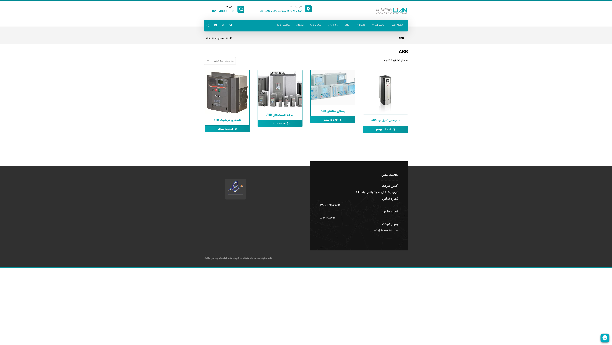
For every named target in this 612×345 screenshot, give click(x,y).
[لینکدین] (215, 25)
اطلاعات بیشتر (383, 129)
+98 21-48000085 (330, 205)
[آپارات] (207, 25)
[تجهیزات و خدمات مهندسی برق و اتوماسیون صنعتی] (391, 11)
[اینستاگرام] (222, 25)
